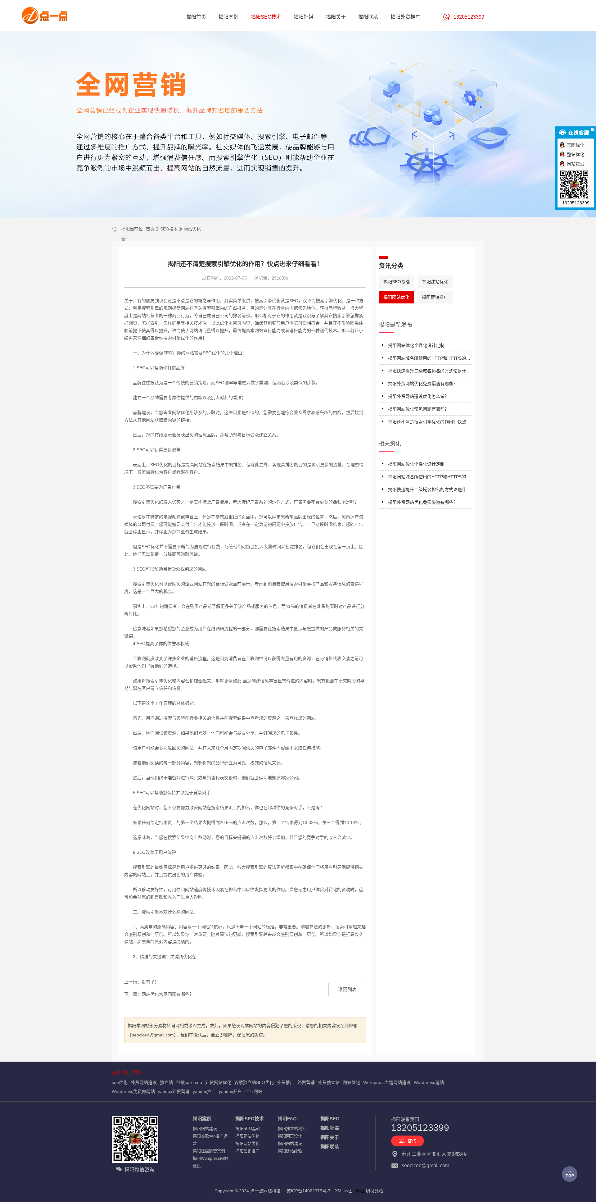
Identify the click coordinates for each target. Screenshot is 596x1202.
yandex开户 (230, 1091)
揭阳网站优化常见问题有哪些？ (418, 409)
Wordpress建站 (429, 1082)
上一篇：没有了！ (141, 981)
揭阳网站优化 (396, 297)
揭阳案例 (202, 1118)
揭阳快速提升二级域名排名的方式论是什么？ (427, 372)
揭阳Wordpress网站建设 (210, 1162)
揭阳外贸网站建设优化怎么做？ (418, 396)
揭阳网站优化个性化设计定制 (416, 345)
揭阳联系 (329, 1146)
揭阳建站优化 (435, 281)
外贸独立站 (329, 1082)
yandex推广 (204, 1091)
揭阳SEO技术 (249, 1118)
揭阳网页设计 (290, 1136)
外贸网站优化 (218, 1082)
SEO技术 (169, 228)
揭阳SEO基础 (396, 281)
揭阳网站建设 (205, 1128)
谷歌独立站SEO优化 (254, 1082)
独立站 (166, 1082)
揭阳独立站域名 (292, 1128)
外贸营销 (306, 1082)
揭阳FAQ (287, 1118)
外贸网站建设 (144, 1082)
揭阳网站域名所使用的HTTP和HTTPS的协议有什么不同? (429, 359)
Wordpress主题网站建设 (387, 1082)
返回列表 (347, 989)
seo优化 (120, 1082)
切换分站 (374, 1190)
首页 (150, 228)
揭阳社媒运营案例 (209, 1151)
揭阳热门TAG (127, 1072)
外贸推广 (285, 1082)
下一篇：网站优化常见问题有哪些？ (159, 994)
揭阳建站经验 (290, 1151)
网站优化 (192, 228)
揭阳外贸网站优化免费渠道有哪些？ (423, 383)
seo (198, 1082)
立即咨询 (407, 1140)
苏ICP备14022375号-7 (309, 1190)
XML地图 (344, 1190)
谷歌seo (184, 1082)
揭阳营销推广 (435, 297)
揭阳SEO (330, 1118)
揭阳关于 (329, 1137)
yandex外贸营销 (174, 1091)
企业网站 (253, 1091)
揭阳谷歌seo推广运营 (210, 1140)
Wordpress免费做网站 (133, 1091)
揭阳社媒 (329, 1128)
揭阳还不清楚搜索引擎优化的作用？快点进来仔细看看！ (429, 422)
